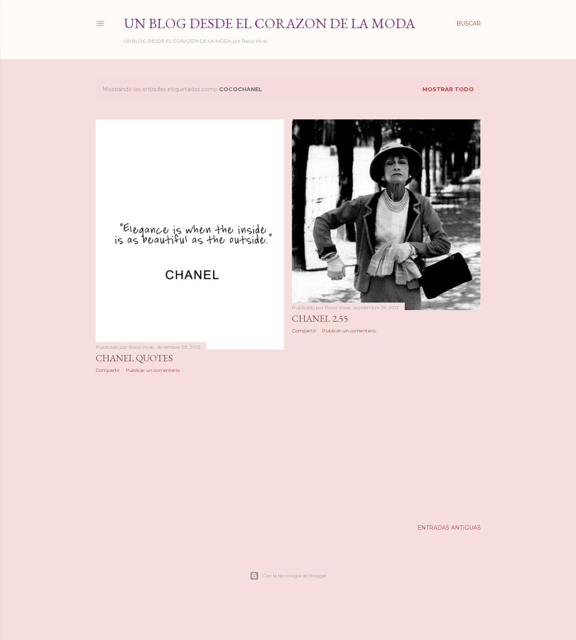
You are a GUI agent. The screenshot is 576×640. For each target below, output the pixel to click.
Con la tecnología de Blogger (294, 576)
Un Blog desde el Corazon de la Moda (269, 23)
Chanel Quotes (134, 358)
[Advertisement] (190, 447)
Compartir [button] (108, 370)
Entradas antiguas (449, 527)
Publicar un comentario (153, 370)
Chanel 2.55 (320, 318)
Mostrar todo (448, 89)
